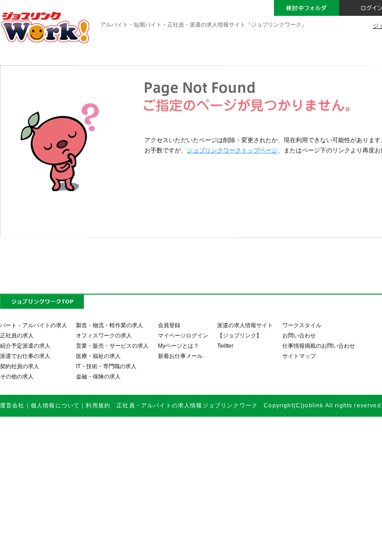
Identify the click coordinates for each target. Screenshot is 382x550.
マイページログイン (183, 335)
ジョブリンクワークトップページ (232, 150)
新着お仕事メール (180, 356)
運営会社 (12, 405)
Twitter (225, 346)
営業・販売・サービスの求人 (112, 346)
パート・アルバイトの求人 (33, 325)
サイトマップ (299, 356)
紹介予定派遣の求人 (25, 346)
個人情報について (55, 405)
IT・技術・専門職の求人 (106, 366)
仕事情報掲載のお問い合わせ (318, 346)
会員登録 (169, 325)
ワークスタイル (301, 325)
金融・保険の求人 (98, 376)
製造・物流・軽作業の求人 (109, 325)
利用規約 (98, 405)
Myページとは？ (178, 346)
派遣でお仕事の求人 (25, 356)
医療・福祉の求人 (98, 356)
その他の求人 (17, 376)
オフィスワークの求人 (104, 335)
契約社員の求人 (19, 366)
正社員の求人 (17, 335)
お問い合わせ (299, 335)
